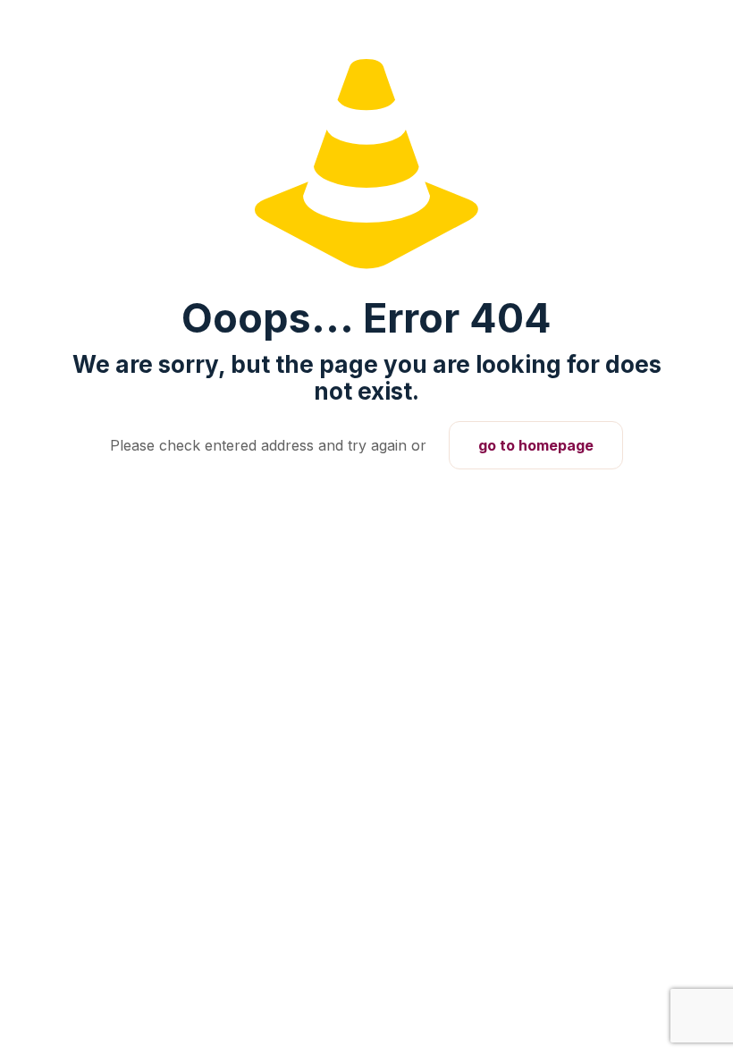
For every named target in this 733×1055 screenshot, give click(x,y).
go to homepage (536, 445)
